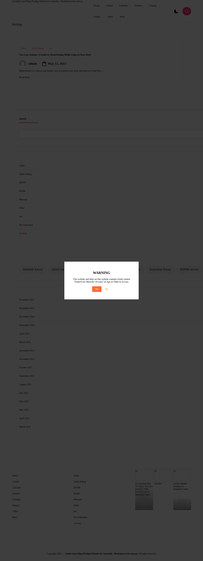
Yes (97, 289)
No (106, 289)
